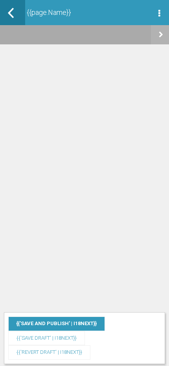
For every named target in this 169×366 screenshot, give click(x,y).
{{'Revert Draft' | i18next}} (49, 352)
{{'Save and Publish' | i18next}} (57, 323)
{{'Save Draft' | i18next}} (47, 338)
